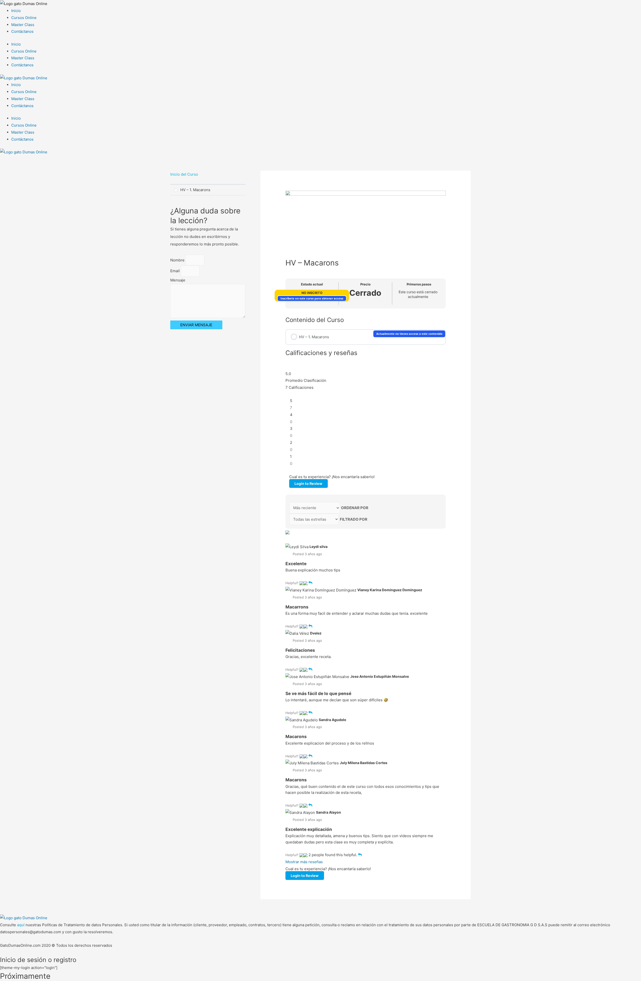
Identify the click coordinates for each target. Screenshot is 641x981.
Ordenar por (354, 507)
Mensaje (177, 280)
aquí (21, 924)
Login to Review (308, 483)
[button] (301, 582)
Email (175, 270)
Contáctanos (22, 31)
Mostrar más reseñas (304, 861)
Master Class (22, 24)
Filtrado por (353, 519)
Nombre (178, 260)
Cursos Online (24, 17)
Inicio (16, 10)
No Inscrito (312, 293)
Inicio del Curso (184, 174)
